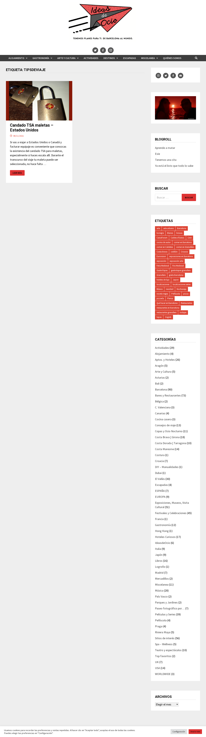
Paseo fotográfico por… (170, 608)
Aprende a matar (165, 148)
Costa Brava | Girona (167, 437)
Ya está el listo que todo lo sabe (174, 166)
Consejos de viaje (165, 425)
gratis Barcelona (176, 275)
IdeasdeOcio (162, 543)
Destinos (109, 58)
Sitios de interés (164, 638)
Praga (158, 626)
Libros (158, 561)
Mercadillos (162, 578)
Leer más (17, 173)
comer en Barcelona (183, 242)
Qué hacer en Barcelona (167, 303)
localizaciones (163, 284)
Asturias (160, 377)
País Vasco (161, 596)
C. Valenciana (163, 407)
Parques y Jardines (166, 602)
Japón (158, 555)
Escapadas (129, 58)
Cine (190, 237)
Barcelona (181, 228)
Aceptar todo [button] (195, 731)
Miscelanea (148, 58)
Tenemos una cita (165, 160)
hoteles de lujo (163, 279)
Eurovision (161, 256)
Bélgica (159, 401)
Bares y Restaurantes (168, 395)
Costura (159, 455)
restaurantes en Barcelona (168, 307)
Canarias (160, 413)
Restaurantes (186, 303)
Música (160, 289)
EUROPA (160, 497)
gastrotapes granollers (181, 270)
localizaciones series (182, 284)
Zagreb (168, 317)
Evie (157, 154)
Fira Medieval (178, 265)
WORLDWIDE (163, 674)
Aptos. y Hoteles (165, 359)
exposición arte (176, 261)
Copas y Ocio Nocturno (169, 431)
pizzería (160, 298)
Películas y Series (165, 614)
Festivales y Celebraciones (170, 513)
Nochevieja (181, 289)
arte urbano (168, 228)
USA (157, 668)
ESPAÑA (160, 491)
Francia (159, 519)
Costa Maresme (164, 449)
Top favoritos (163, 656)
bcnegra (160, 233)
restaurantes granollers (166, 312)
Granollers (161, 275)
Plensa (170, 298)
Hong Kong (162, 531)
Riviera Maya (162, 632)
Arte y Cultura (66, 58)
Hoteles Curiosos (165, 537)
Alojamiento (16, 58)
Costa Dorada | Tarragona (170, 443)
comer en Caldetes (165, 247)
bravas (179, 233)
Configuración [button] (179, 731)
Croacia (184, 251)
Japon (176, 279)
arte (158, 228)
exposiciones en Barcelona (181, 256)
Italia (158, 549)
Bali (157, 383)
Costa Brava (162, 251)
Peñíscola (175, 293)
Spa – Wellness (164, 644)
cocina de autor (164, 242)
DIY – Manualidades (166, 467)
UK (157, 662)
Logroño (160, 566)
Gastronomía (41, 58)
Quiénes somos (172, 58)
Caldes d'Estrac (177, 237)
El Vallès (160, 479)
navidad (169, 289)
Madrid (159, 572)
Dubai (158, 473)
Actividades (91, 58)
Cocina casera (163, 419)
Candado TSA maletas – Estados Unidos (31, 127)
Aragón (159, 365)
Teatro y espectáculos (168, 650)
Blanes (170, 233)
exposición (161, 261)
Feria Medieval (163, 265)
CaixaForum (162, 237)
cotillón (174, 251)
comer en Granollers (185, 247)
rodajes (183, 312)
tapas (159, 317)
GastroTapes (162, 270)
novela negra (162, 293)
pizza (185, 293)
